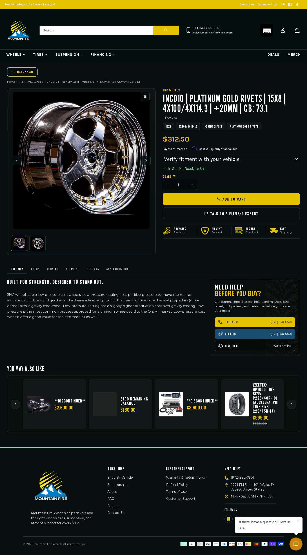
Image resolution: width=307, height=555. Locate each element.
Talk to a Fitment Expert (234, 213)
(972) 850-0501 (242, 477)
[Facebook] (290, 4)
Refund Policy (177, 485)
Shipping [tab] (73, 269)
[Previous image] (16, 160)
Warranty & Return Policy (186, 477)
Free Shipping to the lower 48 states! (29, 4)
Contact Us (116, 513)
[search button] (166, 30)
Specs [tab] (35, 269)
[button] (266, 30)
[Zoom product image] (145, 96)
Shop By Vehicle (120, 477)
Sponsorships (267, 4)
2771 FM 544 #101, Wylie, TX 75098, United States (252, 487)
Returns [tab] (93, 269)
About (112, 492)
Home (11, 81)
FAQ (110, 499)
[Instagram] (283, 4)
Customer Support (180, 499)
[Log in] (282, 30)
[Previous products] (15, 404)
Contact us (247, 4)
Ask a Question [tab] (117, 269)
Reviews (171, 117)
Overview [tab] (17, 269)
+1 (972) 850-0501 (206, 28)
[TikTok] (297, 4)
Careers (113, 506)
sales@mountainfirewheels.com (213, 32)
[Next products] (291, 404)
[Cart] (297, 30)
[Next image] (146, 160)
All (21, 81)
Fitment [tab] (53, 269)
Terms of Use (176, 492)
